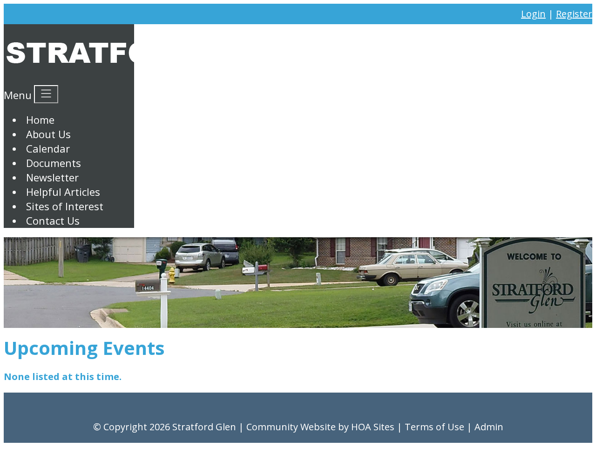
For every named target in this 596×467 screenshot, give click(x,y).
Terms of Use (434, 426)
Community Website (291, 426)
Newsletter (52, 177)
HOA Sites (372, 426)
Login (533, 13)
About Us (48, 134)
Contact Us (53, 220)
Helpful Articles (63, 192)
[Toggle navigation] (46, 94)
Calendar (48, 148)
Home (40, 120)
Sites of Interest (64, 206)
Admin (488, 426)
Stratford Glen (204, 426)
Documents (53, 163)
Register (574, 13)
